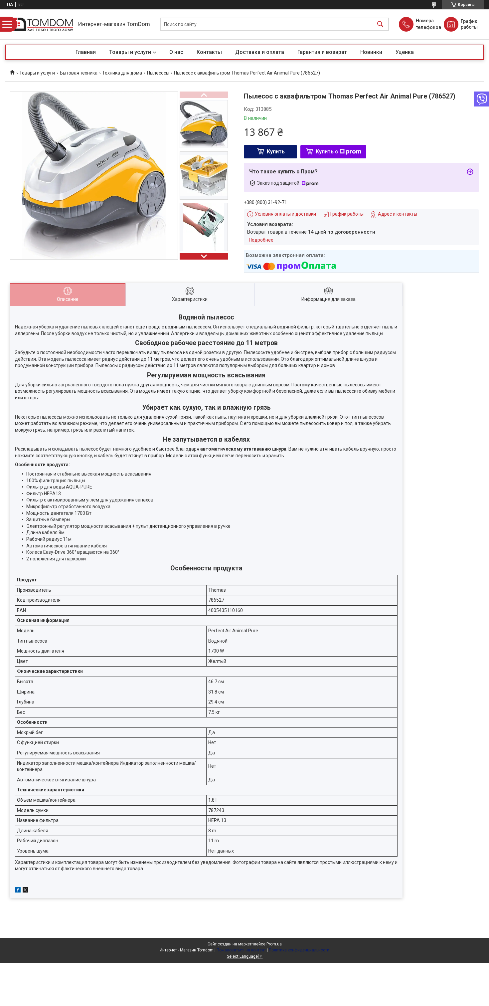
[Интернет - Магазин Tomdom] (40, 24)
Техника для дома (122, 73)
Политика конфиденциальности (299, 950)
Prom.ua (274, 944)
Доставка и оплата (259, 52)
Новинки (371, 52)
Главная (86, 52)
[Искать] (380, 24)
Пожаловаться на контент (241, 950)
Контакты (209, 52)
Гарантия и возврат (322, 52)
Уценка (405, 52)
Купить (276, 151)
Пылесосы (158, 73)
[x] (25, 891)
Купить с (327, 151)
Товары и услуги (130, 52)
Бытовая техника (78, 73)
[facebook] (18, 891)
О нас (176, 52)
